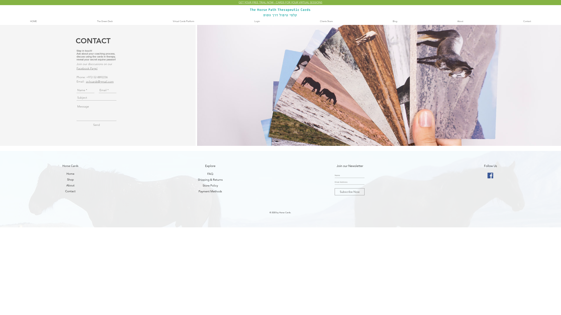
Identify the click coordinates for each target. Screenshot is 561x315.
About (70, 185)
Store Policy (210, 185)
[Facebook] (490, 175)
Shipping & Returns (210, 179)
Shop (70, 179)
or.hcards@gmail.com (100, 81)
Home (70, 173)
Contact (70, 191)
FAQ (210, 174)
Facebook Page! (87, 68)
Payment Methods (210, 191)
